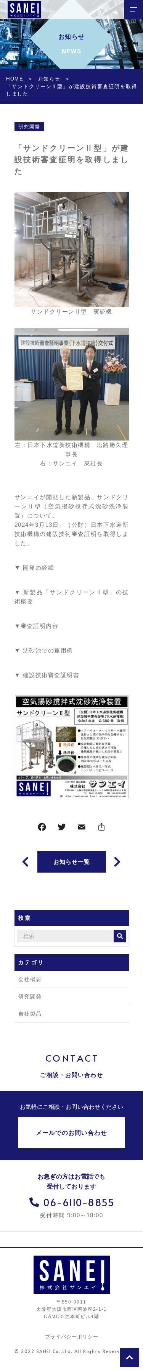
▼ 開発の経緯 (34, 567)
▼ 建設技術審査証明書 (47, 675)
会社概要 (30, 979)
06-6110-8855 (78, 1202)
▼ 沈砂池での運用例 (43, 650)
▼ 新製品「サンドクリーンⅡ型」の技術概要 (71, 597)
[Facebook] (42, 829)
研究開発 (29, 127)
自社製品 (30, 1014)
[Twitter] (62, 829)
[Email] (82, 829)
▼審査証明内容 (36, 626)
